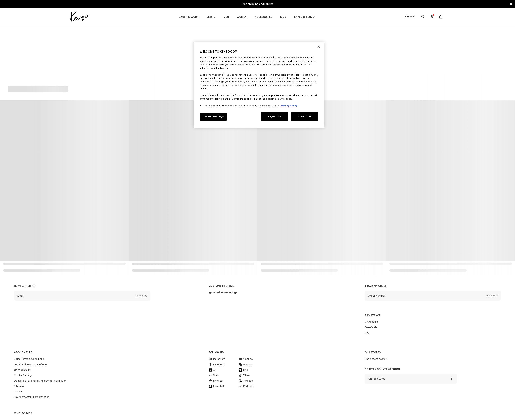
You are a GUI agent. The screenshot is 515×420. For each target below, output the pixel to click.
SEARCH (409, 17)
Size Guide (371, 327)
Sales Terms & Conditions (29, 359)
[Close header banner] (511, 4)
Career (18, 391)
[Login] (432, 17)
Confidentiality (22, 370)
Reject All (274, 116)
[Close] (318, 46)
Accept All (305, 116)
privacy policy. (289, 106)
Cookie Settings (23, 375)
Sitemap (19, 386)
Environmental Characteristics (31, 397)
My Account (371, 322)
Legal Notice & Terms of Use (30, 364)
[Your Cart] (440, 17)
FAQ (367, 333)
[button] (82, 296)
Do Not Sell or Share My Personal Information (40, 381)
